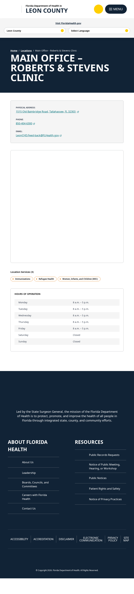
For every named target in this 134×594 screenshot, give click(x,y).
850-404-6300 (24, 123)
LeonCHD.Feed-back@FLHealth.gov (37, 135)
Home (13, 50)
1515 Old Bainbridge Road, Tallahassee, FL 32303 (46, 111)
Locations (26, 50)
